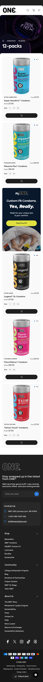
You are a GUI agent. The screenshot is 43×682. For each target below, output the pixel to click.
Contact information (20, 669)
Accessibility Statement (14, 631)
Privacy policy (21, 666)
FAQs (7, 620)
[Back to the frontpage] (3, 41)
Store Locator (10, 624)
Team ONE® (9, 589)
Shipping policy (8, 669)
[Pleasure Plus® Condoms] (21, 141)
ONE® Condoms (11, 543)
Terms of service (31, 666)
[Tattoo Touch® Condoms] (21, 403)
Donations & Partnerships (15, 578)
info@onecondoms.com (17, 521)
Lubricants (9, 550)
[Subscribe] (36, 494)
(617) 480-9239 (16, 516)
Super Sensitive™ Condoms (17, 101)
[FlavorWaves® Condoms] (21, 337)
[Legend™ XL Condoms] (21, 272)
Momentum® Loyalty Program (16, 605)
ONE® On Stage (11, 585)
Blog (6, 574)
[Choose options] (21, 115)
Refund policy (11, 666)
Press (7, 613)
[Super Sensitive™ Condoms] (21, 76)
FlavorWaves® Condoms (15, 362)
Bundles (8, 554)
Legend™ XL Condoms (14, 297)
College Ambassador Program (16, 570)
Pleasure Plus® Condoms (15, 166)
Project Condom (11, 581)
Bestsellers (9, 539)
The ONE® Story (11, 602)
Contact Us (9, 616)
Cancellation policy (34, 669)
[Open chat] (35, 674)
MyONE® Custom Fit (13, 546)
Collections (11, 41)
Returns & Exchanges (13, 627)
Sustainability (10, 609)
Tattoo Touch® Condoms (16, 428)
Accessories (9, 557)
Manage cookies (21, 672)
